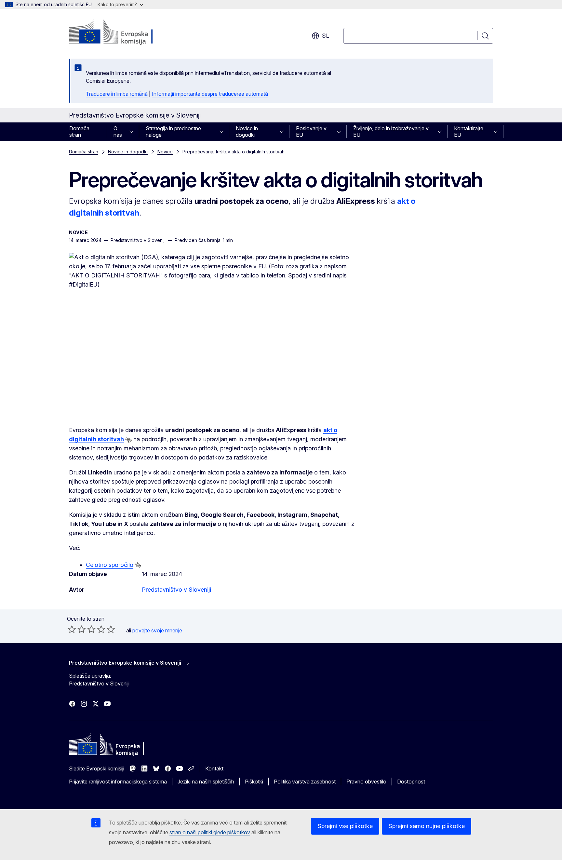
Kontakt (214, 768)
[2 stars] (77, 629)
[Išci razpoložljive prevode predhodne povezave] (128, 439)
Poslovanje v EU (311, 131)
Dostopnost (411, 781)
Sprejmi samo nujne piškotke (426, 826)
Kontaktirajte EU (468, 131)
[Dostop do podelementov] (133, 131)
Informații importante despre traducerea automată (210, 94)
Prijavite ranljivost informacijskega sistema (118, 781)
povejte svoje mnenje (157, 630)
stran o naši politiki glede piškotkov (209, 832)
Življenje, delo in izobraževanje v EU (391, 131)
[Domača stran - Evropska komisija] (121, 33)
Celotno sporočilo (109, 564)
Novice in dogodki (247, 131)
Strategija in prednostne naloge (173, 131)
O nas (118, 131)
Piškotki (254, 781)
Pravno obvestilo (366, 781)
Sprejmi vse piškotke (345, 826)
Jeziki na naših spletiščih (206, 781)
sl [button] (325, 35)
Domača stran (79, 131)
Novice (165, 151)
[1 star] (72, 629)
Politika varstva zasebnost (305, 781)
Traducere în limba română (117, 94)
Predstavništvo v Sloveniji (176, 589)
